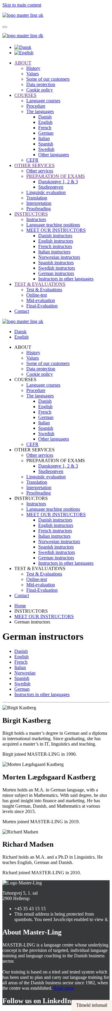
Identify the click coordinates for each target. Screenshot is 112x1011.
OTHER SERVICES (34, 165)
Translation (36, 197)
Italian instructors (54, 251)
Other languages (53, 154)
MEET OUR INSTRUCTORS (56, 230)
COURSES (25, 95)
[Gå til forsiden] (22, 35)
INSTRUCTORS (31, 214)
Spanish (45, 143)
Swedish (46, 149)
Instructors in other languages (65, 278)
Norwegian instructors (59, 257)
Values (32, 73)
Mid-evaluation (40, 300)
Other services (39, 170)
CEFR (32, 160)
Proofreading (38, 208)
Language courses (43, 100)
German (45, 133)
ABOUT (22, 62)
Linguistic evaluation (46, 192)
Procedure (35, 106)
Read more (63, 988)
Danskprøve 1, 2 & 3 (58, 181)
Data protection (40, 84)
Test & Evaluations (44, 289)
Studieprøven (50, 187)
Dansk (20, 331)
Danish (45, 116)
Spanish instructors (56, 262)
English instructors (55, 241)
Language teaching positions (53, 224)
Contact (21, 311)
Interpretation (38, 203)
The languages (40, 111)
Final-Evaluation (42, 305)
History (33, 68)
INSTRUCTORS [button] (31, 498)
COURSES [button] (25, 379)
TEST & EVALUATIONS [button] (39, 568)
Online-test (36, 295)
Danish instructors (55, 235)
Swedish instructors (56, 268)
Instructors (36, 219)
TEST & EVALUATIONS (39, 284)
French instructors (55, 246)
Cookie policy (39, 89)
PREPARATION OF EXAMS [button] (55, 460)
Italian (44, 138)
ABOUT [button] (22, 347)
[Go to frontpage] (22, 15)
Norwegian (25, 672)
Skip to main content (21, 4)
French (44, 127)
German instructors (56, 273)
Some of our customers (48, 79)
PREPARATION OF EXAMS (55, 176)
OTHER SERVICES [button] (34, 449)
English (45, 122)
